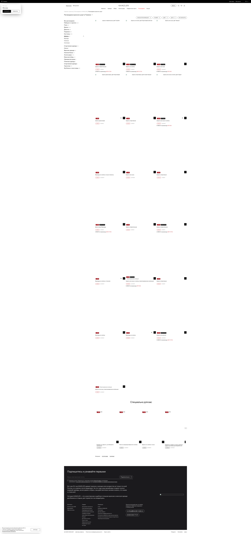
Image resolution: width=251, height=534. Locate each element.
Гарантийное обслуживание (88, 515)
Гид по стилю (85, 520)
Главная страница (68, 11)
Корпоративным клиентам (88, 511)
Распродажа (141, 8)
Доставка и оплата (86, 518)
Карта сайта (107, 532)
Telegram (173, 532)
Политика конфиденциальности (105, 513)
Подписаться (126, 477)
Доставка (231, 1)
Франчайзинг (70, 508)
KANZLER (71, 532)
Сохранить (7, 11)
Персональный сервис (87, 508)
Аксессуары (122, 8)
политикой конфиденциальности (83, 481)
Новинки (103, 8)
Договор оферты (101, 511)
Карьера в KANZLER (102, 508)
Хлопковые (105, 456)
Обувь (115, 8)
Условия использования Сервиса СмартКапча (108, 516)
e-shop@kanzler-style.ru (135, 511)
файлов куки (13, 530)
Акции (148, 8)
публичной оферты (97, 480)
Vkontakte (180, 532)
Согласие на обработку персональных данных (108, 515)
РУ (246, 1)
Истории (84, 525)
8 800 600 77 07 (132, 515)
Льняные (112, 456)
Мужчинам (69, 5)
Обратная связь (70, 510)
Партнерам (100, 510)
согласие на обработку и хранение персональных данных (105, 481)
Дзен (185, 532)
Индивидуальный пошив (87, 510)
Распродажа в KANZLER (81, 11)
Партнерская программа (103, 518)
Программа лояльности (87, 506)
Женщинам (76, 5)
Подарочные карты (131, 8)
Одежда (110, 8)
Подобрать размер (86, 513)
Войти (173, 5)
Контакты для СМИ (71, 506)
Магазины (238, 1)
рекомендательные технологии (9, 531)
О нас (99, 506)
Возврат (84, 516)
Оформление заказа (86, 521)
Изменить (15, 11)
